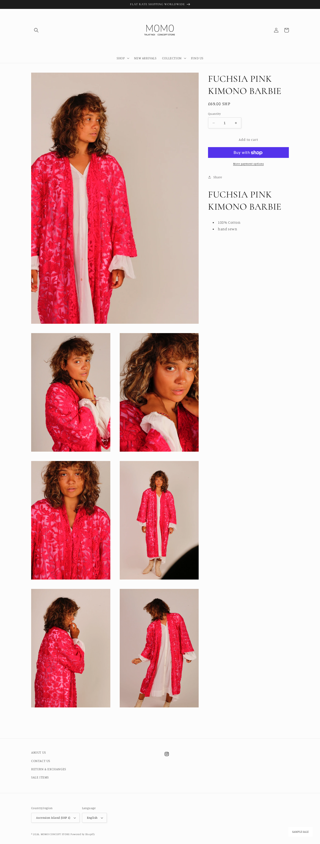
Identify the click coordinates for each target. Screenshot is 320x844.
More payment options (248, 164)
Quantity (214, 113)
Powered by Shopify (83, 834)
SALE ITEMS (40, 777)
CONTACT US (40, 761)
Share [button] (217, 177)
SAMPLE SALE (300, 832)
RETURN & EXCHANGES (48, 769)
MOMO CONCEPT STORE (55, 834)
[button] (36, 30)
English (92, 817)
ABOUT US (38, 752)
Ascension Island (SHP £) (53, 817)
